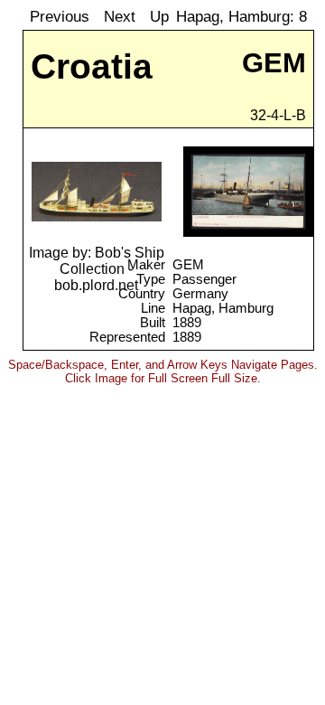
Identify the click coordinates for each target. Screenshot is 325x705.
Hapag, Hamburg (223, 308)
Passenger (204, 279)
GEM (188, 265)
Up (159, 16)
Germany (200, 294)
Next (119, 16)
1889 (186, 322)
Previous (59, 16)
